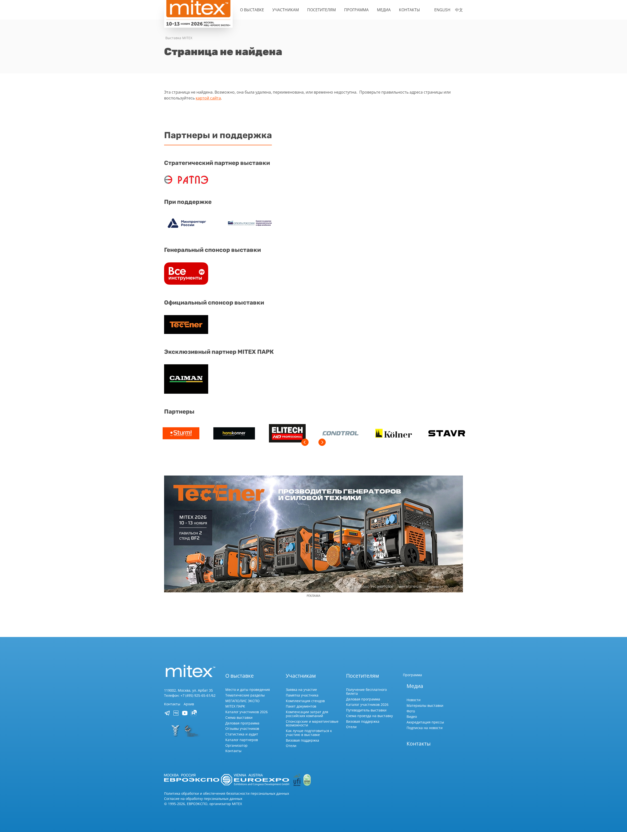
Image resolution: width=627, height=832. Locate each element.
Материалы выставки (425, 705)
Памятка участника (302, 695)
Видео (412, 716)
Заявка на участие (301, 689)
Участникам (285, 9)
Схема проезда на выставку (369, 715)
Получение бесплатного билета (366, 691)
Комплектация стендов (305, 700)
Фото (411, 711)
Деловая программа (242, 723)
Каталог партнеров (241, 739)
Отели (291, 745)
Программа (356, 9)
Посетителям (321, 9)
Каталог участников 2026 (246, 712)
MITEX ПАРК (235, 706)
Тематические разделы (245, 695)
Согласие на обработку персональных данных (203, 798)
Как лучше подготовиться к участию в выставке (309, 732)
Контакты (409, 9)
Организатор (236, 745)
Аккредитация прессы (425, 722)
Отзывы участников (242, 728)
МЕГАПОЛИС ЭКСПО (242, 700)
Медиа (384, 9)
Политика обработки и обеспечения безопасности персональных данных (226, 793)
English (442, 9)
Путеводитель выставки (366, 710)
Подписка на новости (425, 727)
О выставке (252, 9)
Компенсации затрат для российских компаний (307, 714)
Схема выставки (239, 717)
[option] (180, 434)
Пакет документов (301, 706)
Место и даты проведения (247, 689)
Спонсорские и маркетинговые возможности (312, 723)
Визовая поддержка (302, 740)
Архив (189, 704)
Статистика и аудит (241, 734)
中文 (459, 9)
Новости (414, 699)
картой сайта (208, 98)
